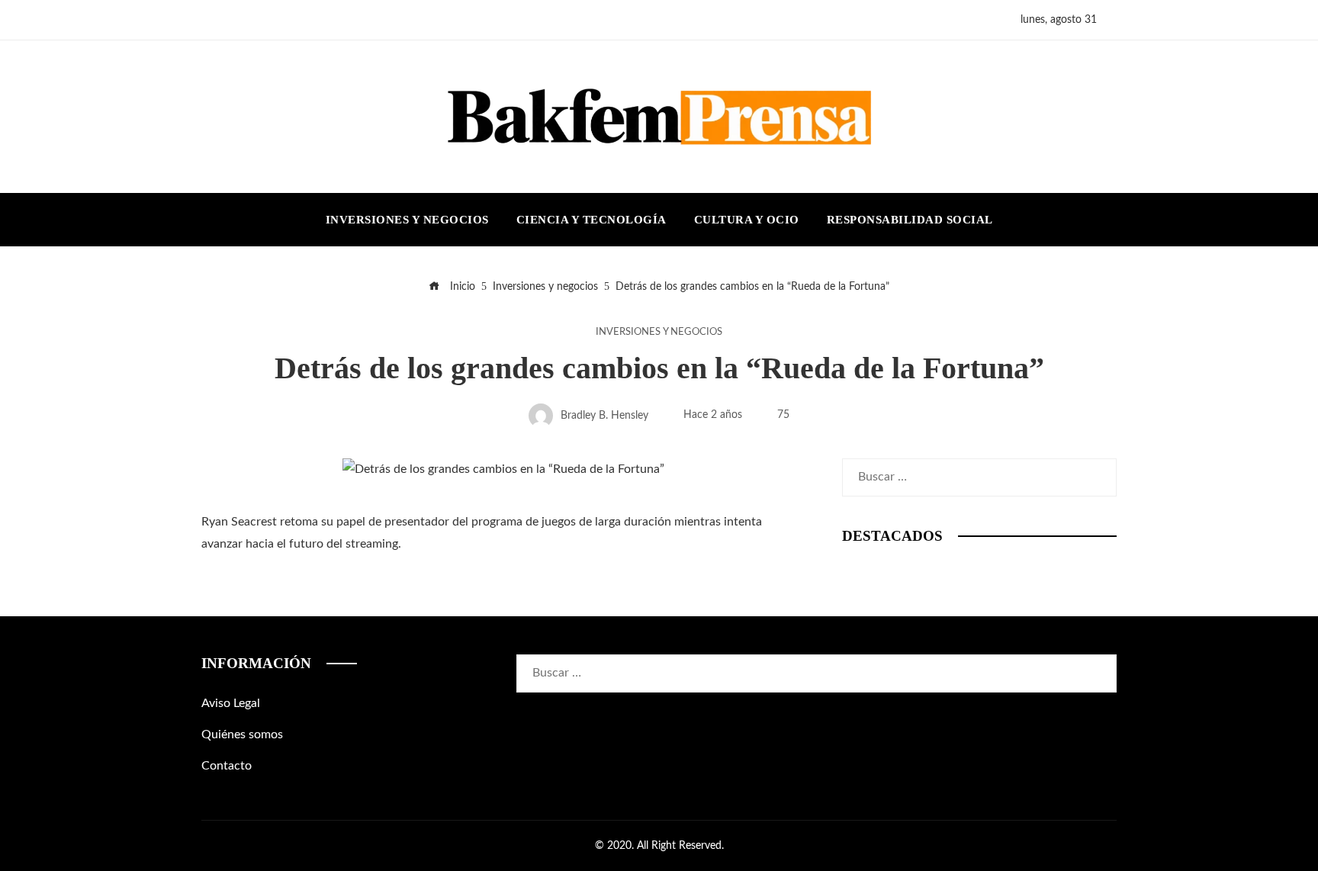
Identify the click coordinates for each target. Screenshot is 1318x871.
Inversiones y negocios (659, 331)
